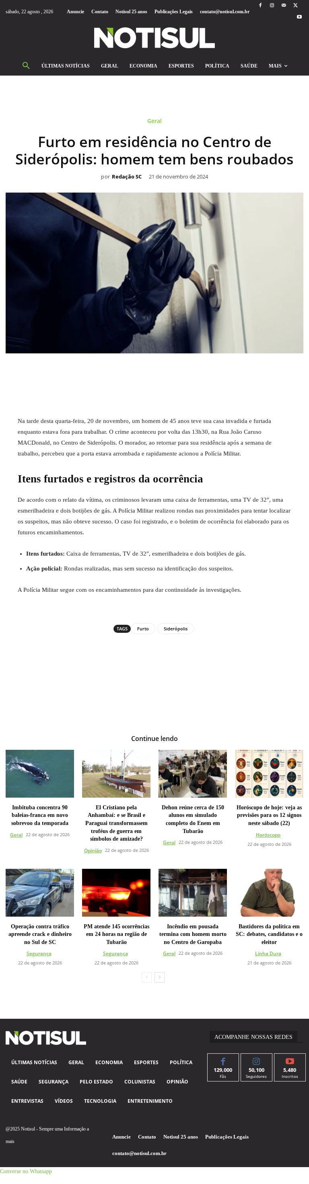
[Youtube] (299, 17)
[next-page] (159, 977)
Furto (143, 629)
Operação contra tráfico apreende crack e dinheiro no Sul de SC (40, 934)
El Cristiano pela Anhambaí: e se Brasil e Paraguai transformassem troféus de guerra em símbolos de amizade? (116, 823)
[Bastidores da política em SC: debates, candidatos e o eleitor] (269, 893)
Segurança (39, 953)
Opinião (93, 850)
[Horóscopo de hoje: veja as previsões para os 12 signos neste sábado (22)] (269, 774)
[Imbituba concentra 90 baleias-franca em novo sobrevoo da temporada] (40, 774)
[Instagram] (272, 6)
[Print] (201, 371)
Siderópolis (175, 629)
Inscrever (290, 1060)
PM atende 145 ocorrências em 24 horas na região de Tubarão (116, 934)
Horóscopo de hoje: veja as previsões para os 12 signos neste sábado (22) (269, 815)
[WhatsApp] (145, 371)
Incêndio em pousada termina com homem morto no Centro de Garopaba (193, 934)
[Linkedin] (164, 371)
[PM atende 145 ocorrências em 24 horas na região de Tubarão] (116, 893)
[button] (26, 66)
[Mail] (284, 6)
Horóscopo (268, 834)
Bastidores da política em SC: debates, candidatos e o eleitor (269, 934)
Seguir (256, 1060)
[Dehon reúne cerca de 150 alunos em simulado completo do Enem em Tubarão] (193, 774)
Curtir (223, 1060)
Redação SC (127, 177)
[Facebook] (260, 6)
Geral (154, 121)
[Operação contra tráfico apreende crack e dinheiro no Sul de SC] (40, 893)
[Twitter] (295, 6)
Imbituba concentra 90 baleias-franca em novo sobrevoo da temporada (39, 815)
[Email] (182, 371)
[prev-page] (147, 977)
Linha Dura (268, 953)
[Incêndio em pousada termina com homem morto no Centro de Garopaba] (193, 893)
